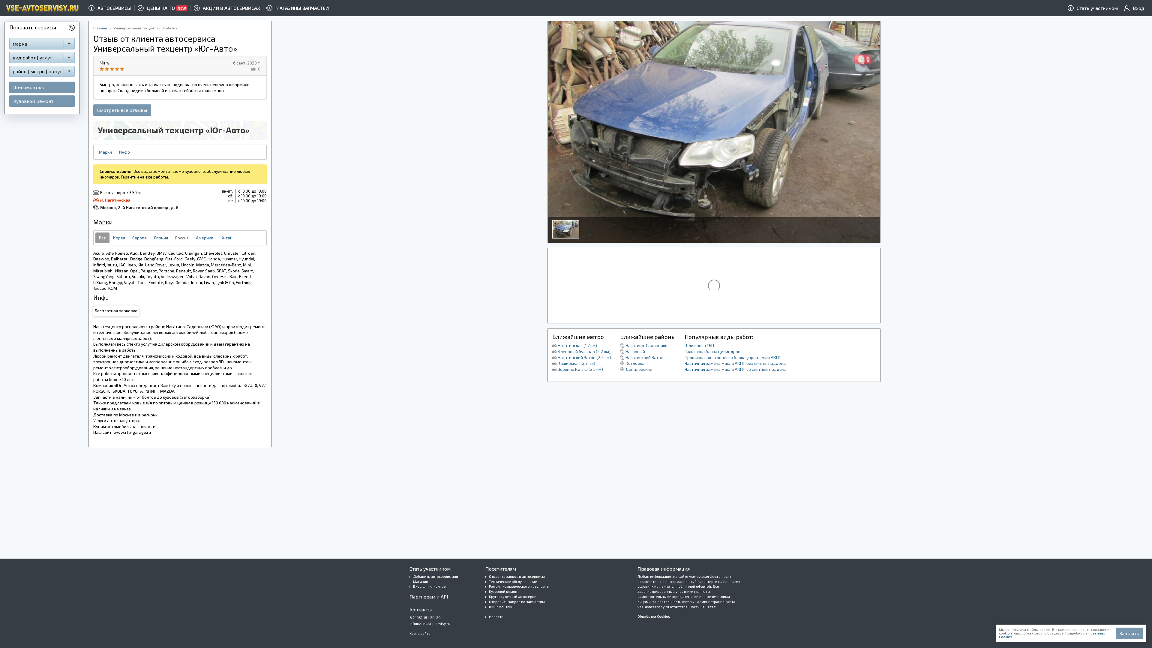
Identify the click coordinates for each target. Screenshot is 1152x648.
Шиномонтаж (28, 87)
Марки (105, 151)
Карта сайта (420, 633)
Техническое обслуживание (513, 581)
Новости (496, 616)
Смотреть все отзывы (122, 110)
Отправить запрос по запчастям (517, 601)
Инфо (124, 151)
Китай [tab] (226, 237)
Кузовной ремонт (33, 101)
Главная (100, 28)
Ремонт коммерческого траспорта (519, 586)
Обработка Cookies (654, 616)
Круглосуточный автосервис (513, 596)
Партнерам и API (429, 596)
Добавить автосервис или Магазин (435, 579)
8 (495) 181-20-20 (425, 617)
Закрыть (1129, 633)
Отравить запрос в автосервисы (517, 576)
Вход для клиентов (429, 586)
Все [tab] (102, 237)
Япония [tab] (161, 237)
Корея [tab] (119, 237)
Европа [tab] (139, 237)
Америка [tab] (204, 237)
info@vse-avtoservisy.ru (430, 623)
